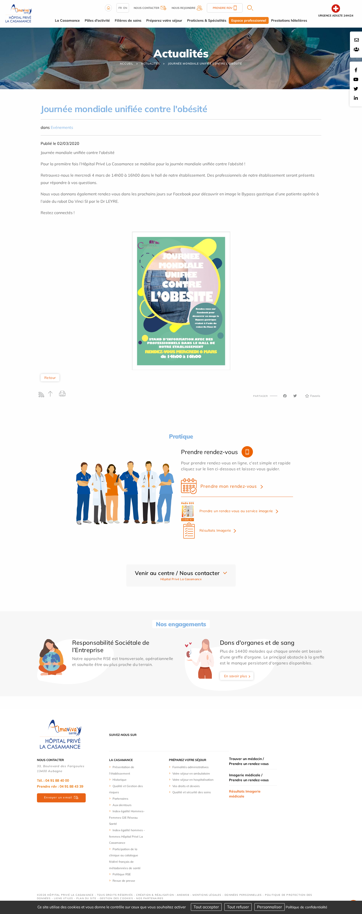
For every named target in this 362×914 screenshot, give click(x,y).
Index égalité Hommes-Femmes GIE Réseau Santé (127, 817)
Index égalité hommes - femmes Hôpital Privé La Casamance (127, 836)
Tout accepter (206, 906)
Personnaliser (269, 906)
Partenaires (120, 798)
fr (120, 8)
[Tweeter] (295, 396)
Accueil (126, 63)
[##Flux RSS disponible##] (42, 395)
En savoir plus (235, 676)
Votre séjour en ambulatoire (191, 773)
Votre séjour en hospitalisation (193, 779)
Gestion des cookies (116, 898)
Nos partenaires (149, 898)
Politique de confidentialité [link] (306, 907)
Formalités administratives (190, 767)
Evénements (62, 127)
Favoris (315, 396)
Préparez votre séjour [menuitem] (164, 20)
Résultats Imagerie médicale (245, 793)
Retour (50, 377)
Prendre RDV (222, 8)
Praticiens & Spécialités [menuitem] (206, 20)
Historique (120, 779)
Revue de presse (124, 880)
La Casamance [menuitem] (67, 20)
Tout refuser (238, 906)
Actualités (150, 63)
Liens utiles (63, 898)
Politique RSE (122, 874)
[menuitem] (127, 770)
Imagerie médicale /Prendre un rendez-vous (249, 777)
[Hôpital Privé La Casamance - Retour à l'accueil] (60, 734)
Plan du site (86, 898)
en (125, 8)
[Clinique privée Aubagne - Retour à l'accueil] (18, 13)
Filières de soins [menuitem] (128, 20)
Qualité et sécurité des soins (191, 792)
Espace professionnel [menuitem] (248, 20)
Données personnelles (243, 895)
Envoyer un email (58, 797)
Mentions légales (207, 895)
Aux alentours (122, 805)
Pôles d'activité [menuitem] (97, 20)
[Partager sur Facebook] (285, 396)
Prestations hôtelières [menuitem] (289, 20)
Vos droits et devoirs (186, 786)
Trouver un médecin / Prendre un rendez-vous (249, 761)
